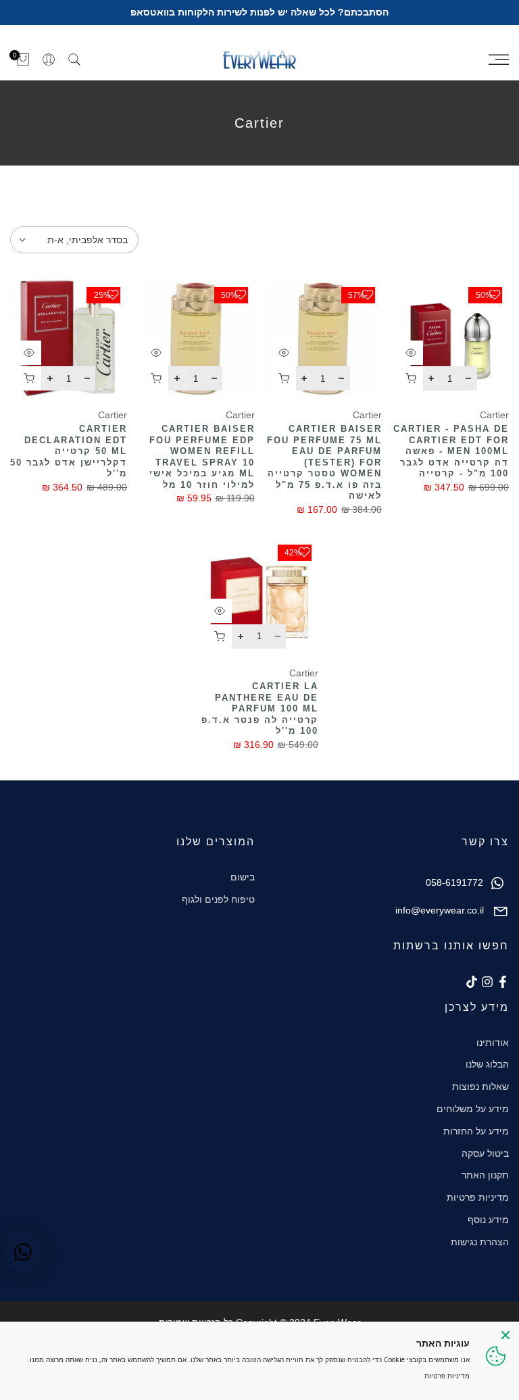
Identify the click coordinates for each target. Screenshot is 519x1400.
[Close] (505, 1335)
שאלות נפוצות (480, 1086)
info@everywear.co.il (439, 910)
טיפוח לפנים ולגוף (218, 899)
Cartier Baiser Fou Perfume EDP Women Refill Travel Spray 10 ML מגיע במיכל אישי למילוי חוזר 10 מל (202, 457)
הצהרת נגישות (480, 1241)
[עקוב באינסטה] (487, 982)
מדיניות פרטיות (478, 1197)
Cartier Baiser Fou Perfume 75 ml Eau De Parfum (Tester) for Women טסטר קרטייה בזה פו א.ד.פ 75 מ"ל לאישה (324, 462)
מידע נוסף (488, 1219)
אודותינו (492, 1042)
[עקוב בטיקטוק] (472, 982)
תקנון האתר (485, 1175)
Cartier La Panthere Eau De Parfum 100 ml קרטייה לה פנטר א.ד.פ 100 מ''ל (259, 708)
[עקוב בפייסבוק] (503, 982)
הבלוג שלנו (487, 1064)
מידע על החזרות (476, 1131)
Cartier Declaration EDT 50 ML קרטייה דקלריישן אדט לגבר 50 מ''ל (68, 451)
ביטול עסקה (485, 1153)
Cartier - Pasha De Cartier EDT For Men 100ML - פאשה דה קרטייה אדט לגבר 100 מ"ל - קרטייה (451, 451)
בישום (242, 877)
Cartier (494, 414)
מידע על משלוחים (473, 1108)
